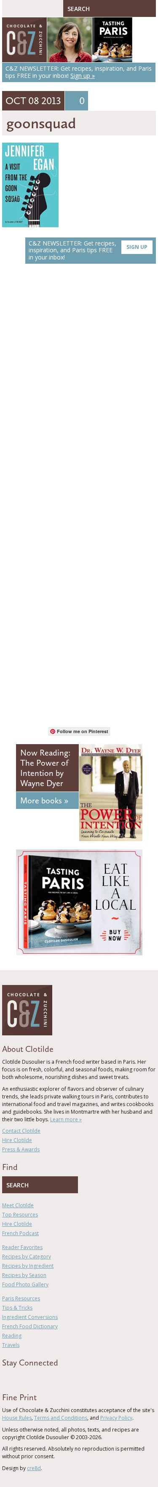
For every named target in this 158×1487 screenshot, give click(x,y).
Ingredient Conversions (30, 1317)
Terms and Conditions (60, 1417)
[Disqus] (79, 390)
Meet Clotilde (18, 1205)
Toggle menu (10, 8)
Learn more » (66, 1119)
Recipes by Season (24, 1275)
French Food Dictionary (30, 1326)
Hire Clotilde (17, 1140)
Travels (10, 1345)
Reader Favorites (22, 1247)
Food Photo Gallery (25, 1284)
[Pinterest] (29, 1378)
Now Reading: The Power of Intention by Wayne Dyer (45, 768)
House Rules (17, 1417)
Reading (11, 1335)
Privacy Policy (116, 1417)
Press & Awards (21, 1149)
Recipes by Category (26, 1256)
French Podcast (20, 1233)
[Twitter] (16, 1378)
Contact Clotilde (21, 1130)
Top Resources (20, 1214)
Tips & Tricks (17, 1307)
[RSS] (53, 1378)
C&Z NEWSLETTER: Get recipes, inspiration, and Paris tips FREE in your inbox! (88, 250)
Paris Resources (21, 1298)
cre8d (34, 1468)
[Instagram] (41, 1378)
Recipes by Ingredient (28, 1265)
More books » (44, 800)
